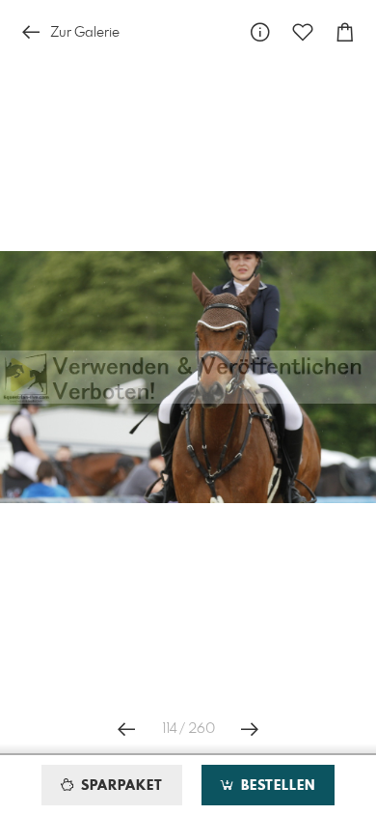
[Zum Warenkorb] (345, 32)
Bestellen (275, 786)
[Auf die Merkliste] (302, 32)
